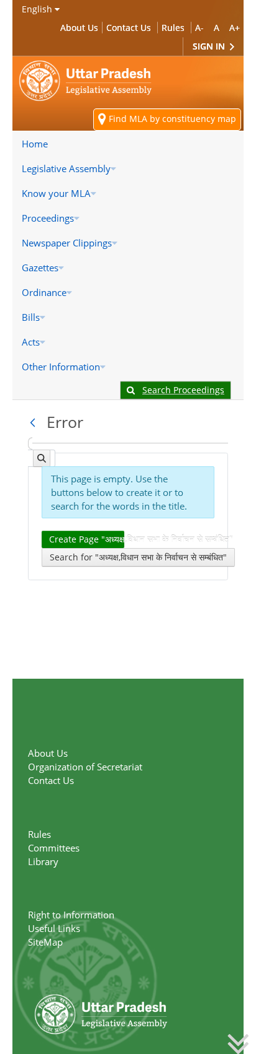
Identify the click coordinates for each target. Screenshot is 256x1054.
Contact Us (128, 27)
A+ (234, 27)
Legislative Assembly (66, 168)
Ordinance (44, 292)
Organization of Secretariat (85, 766)
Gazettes (40, 267)
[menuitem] (128, 143)
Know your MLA (56, 193)
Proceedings (48, 218)
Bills (31, 317)
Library (43, 861)
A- (199, 27)
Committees (54, 848)
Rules (173, 27)
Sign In (210, 46)
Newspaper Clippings (67, 243)
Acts (31, 342)
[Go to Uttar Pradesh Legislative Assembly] (85, 80)
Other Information (61, 366)
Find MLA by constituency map (171, 118)
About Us (79, 27)
